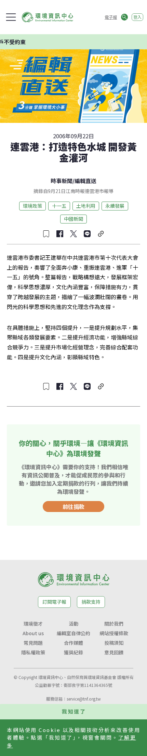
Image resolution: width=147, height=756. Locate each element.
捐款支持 (91, 601)
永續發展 (114, 205)
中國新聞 (73, 218)
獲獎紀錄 (73, 652)
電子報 (111, 17)
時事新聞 (61, 181)
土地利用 (85, 205)
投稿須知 (113, 642)
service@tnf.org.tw (84, 699)
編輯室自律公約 (73, 633)
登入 (137, 17)
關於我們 (113, 623)
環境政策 (32, 205)
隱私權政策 (33, 652)
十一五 (59, 205)
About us (33, 633)
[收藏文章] (46, 233)
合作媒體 (73, 642)
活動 (73, 623)
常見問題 (33, 642)
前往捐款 (73, 506)
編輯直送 (85, 181)
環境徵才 (33, 623)
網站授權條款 (113, 633)
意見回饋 (113, 652)
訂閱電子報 (54, 601)
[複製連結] (100, 233)
